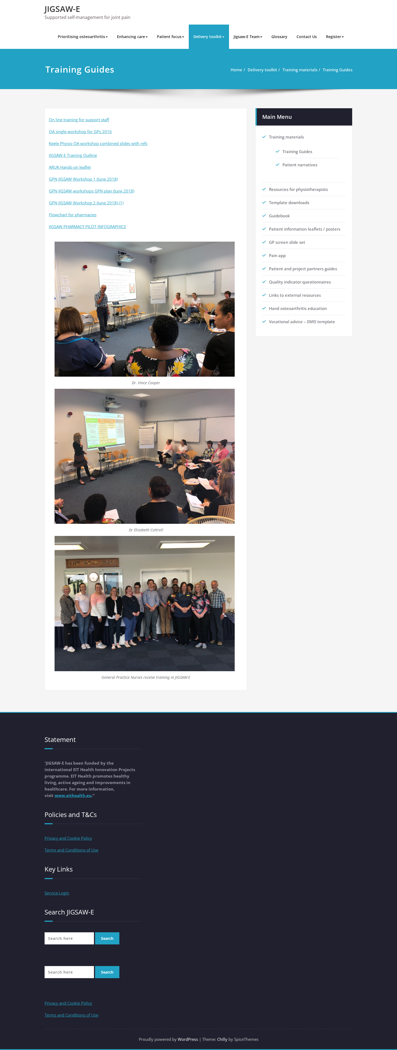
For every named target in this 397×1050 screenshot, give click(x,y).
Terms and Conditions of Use (71, 850)
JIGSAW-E (62, 8)
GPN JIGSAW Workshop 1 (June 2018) (83, 179)
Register (333, 36)
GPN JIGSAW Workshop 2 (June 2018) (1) (86, 202)
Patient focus (169, 36)
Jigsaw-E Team (247, 36)
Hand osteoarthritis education (298, 308)
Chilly (222, 1039)
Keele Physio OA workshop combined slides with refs (98, 143)
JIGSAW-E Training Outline (73, 155)
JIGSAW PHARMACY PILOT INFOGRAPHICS (87, 226)
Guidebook (279, 215)
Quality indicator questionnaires (300, 282)
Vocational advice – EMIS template (302, 321)
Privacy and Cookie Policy (68, 838)
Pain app (277, 255)
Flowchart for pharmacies (72, 214)
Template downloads (289, 202)
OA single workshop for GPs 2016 (80, 131)
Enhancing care (131, 36)
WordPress (188, 1039)
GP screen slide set (287, 242)
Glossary (279, 36)
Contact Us (307, 36)
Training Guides (337, 69)
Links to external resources (295, 295)
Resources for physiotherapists (298, 189)
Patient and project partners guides (303, 268)
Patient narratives (299, 164)
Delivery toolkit (207, 36)
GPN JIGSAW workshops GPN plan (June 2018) (91, 191)
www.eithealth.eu (73, 795)
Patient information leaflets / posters (304, 229)
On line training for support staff (79, 119)
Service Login (57, 893)
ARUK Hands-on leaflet (70, 167)
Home (236, 69)
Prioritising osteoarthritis (81, 36)
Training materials (299, 69)
